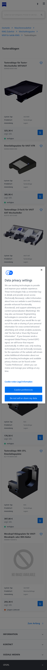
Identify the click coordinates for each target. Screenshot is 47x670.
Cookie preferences (23, 389)
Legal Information (25, 381)
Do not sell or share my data (23, 398)
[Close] (41, 270)
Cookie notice (11, 381)
